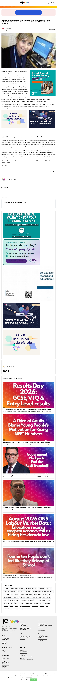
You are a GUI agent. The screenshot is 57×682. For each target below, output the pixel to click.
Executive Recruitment (25, 637)
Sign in (52, 3)
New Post (4, 661)
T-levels (42, 606)
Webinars (22, 658)
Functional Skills (37, 594)
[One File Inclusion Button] (14, 126)
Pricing (39, 633)
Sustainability (35, 606)
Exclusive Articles (42, 623)
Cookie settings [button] (24, 679)
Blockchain (49, 588)
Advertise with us (6, 641)
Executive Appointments (25, 636)
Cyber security (15, 594)
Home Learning (7, 597)
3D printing (6, 588)
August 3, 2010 (8, 30)
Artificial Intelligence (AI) (30, 588)
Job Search (22, 639)
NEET (36, 600)
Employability (23, 625)
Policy (16, 603)
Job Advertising (41, 637)
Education (22, 623)
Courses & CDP (23, 653)
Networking (22, 654)
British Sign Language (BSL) (10, 591)
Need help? (4, 667)
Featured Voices (41, 624)
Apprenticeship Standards (17, 588)
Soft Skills (6, 606)
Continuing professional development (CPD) (43, 591)
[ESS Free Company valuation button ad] (21, 225)
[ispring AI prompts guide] (42, 126)
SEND (41, 603)
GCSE (50, 594)
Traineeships (7, 609)
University (14, 609)
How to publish (5, 658)
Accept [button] (33, 679)
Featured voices (14, 165)
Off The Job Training (8, 603)
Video (3, 651)
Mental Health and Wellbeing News (18, 600)
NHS (49, 600)
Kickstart (23, 597)
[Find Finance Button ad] (21, 252)
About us (4, 635)
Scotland (36, 603)
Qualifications (28, 603)
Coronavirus (6, 594)
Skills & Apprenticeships (25, 628)
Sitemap (4, 643)
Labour (28, 597)
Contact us (4, 637)
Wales (19, 609)
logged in (13, 202)
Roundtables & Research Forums (27, 657)
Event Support (41, 640)
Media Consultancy (42, 639)
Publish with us (5, 639)
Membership (5, 666)
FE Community (5, 638)
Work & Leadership (24, 627)
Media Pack (40, 635)
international (16, 597)
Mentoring (30, 600)
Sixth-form (47, 603)
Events (3, 663)
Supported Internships (25, 606)
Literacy (6, 600)
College (20, 591)
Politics (21, 603)
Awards (22, 650)
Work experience (27, 609)
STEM (16, 606)
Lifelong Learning (46, 597)
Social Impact (23, 629)
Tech (47, 606)
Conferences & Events (25, 651)
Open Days (22, 655)
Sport (11, 606)
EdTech (21, 624)
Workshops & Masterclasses (26, 659)
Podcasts (4, 650)
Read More (29, 677)
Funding (45, 594)
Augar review (41, 588)
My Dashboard (5, 662)
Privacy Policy (5, 642)
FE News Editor (8, 28)
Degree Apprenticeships (26, 594)
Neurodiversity (42, 600)
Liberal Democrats (36, 597)
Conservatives (27, 591)
